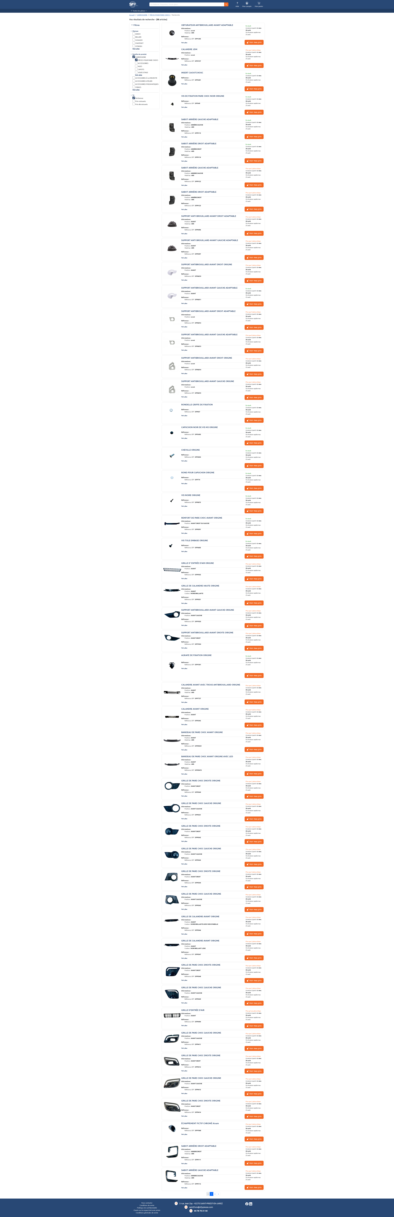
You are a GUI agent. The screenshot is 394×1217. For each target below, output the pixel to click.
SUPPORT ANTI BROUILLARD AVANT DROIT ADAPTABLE (208, 216)
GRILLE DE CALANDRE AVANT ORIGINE (200, 916)
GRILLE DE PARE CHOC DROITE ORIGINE (200, 780)
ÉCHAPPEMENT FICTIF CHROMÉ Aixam (200, 1123)
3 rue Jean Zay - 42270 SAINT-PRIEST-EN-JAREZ (201, 1203)
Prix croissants (140, 101)
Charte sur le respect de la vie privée (147, 1210)
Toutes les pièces (138, 11)
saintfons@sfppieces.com (201, 1207)
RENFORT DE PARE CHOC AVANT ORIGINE (201, 518)
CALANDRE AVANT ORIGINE (195, 709)
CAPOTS (140, 69)
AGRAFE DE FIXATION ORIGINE (196, 655)
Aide (237, 6)
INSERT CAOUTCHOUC (192, 72)
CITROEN (138, 46)
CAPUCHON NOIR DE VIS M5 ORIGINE (199, 427)
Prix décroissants (141, 104)
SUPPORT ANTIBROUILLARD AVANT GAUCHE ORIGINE (207, 381)
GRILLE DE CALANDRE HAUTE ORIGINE (200, 586)
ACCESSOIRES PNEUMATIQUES (147, 84)
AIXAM (137, 34)
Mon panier (259, 6)
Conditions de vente (147, 1205)
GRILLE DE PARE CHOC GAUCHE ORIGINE (201, 803)
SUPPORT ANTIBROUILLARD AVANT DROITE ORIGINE (207, 632)
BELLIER (138, 37)
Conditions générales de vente (147, 1213)
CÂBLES (138, 87)
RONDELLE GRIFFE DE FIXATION (197, 404)
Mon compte (246, 6)
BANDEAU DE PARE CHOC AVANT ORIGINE (202, 732)
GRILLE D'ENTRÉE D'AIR (192, 1010)
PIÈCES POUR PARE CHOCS (160, 15)
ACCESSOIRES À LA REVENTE (146, 78)
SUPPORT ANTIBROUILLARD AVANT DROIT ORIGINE (206, 264)
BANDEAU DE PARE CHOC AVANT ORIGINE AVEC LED (207, 756)
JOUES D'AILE (142, 72)
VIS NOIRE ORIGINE (190, 495)
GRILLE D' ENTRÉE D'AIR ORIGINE (197, 563)
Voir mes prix (255, 42)
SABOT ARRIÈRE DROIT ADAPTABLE (198, 143)
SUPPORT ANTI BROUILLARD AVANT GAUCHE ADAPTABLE (209, 240)
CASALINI (138, 40)
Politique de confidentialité (147, 1208)
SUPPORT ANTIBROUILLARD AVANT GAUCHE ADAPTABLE (209, 288)
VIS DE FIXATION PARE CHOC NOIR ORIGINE (202, 96)
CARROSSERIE (142, 15)
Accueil (132, 15)
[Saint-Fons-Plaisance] (133, 4)
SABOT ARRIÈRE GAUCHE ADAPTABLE (199, 119)
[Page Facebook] (247, 1204)
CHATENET (139, 43)
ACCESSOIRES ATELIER (143, 81)
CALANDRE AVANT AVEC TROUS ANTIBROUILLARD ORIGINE (210, 684)
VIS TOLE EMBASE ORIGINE (194, 540)
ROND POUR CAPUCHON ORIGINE (197, 472)
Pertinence (139, 98)
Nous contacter (146, 1203)
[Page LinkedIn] (250, 1204)
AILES (139, 66)
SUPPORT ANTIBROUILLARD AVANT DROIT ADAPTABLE (208, 311)
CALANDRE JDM (189, 49)
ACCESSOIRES (142, 63)
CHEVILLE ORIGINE (190, 450)
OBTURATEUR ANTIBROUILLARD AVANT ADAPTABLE (207, 25)
